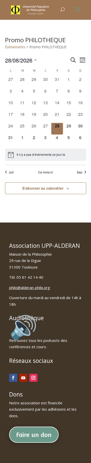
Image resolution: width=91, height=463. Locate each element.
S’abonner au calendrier (42, 188)
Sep (79, 172)
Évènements (15, 47)
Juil (11, 172)
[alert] (45, 155)
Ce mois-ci (45, 172)
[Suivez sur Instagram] (33, 378)
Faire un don (34, 434)
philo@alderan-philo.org (29, 287)
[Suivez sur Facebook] (13, 378)
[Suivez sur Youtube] (23, 378)
